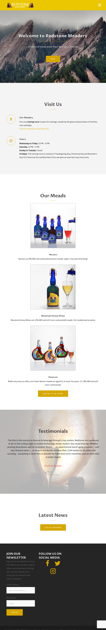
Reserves (53, 377)
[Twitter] (57, 565)
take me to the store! (53, 393)
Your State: (12, 597)
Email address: (13, 584)
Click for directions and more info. (34, 128)
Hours (22, 139)
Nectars (53, 254)
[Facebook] (47, 565)
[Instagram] (53, 572)
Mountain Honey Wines (53, 315)
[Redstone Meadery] (20, 5)
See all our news (53, 527)
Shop (53, 59)
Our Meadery (26, 117)
